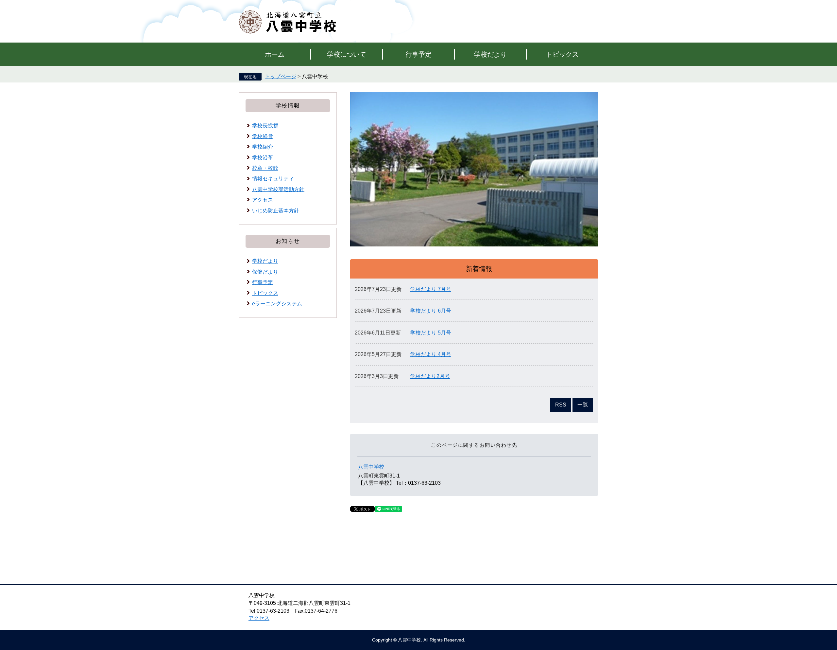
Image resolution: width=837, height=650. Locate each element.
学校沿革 (262, 157)
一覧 (582, 404)
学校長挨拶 (265, 125)
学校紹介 (262, 147)
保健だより (265, 272)
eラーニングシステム (277, 303)
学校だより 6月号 (430, 311)
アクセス (262, 200)
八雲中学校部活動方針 (278, 189)
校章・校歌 (265, 168)
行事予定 (418, 54)
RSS (560, 404)
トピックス (562, 54)
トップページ (280, 76)
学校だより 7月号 (430, 289)
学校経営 (262, 136)
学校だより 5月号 (430, 332)
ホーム (274, 54)
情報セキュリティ (273, 178)
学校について (346, 54)
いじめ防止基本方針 (275, 210)
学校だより (490, 54)
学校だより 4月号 (430, 354)
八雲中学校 (371, 467)
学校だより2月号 (430, 376)
